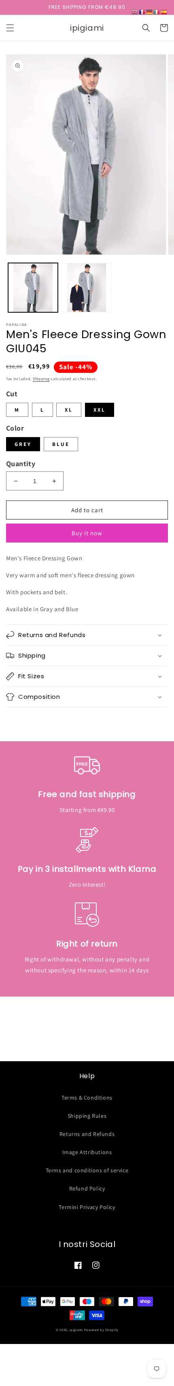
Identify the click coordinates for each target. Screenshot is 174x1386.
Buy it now (87, 533)
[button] (10, 28)
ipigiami (76, 1329)
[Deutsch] (149, 11)
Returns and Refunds (87, 1134)
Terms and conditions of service (87, 1170)
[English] (135, 11)
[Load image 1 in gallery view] (33, 288)
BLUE (61, 444)
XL (69, 409)
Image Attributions (87, 1152)
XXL (99, 409)
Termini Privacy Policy (87, 1207)
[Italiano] (157, 11)
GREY (23, 444)
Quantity (20, 463)
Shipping (41, 378)
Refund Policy (87, 1188)
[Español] (164, 11)
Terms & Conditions (87, 1097)
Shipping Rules (87, 1115)
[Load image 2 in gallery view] (87, 288)
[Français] (142, 11)
